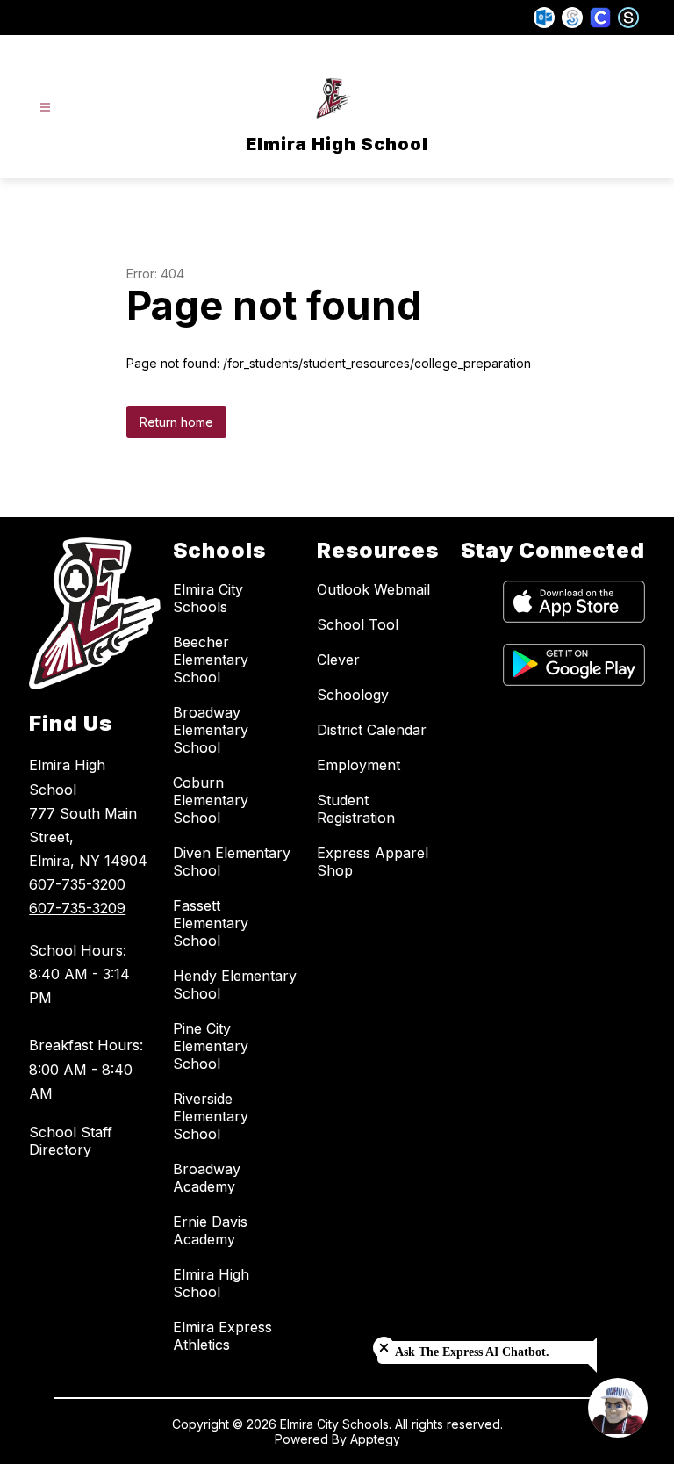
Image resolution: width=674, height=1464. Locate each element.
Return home (176, 422)
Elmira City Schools (208, 598)
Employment (358, 765)
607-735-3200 (77, 884)
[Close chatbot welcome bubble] (384, 1348)
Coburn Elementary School (210, 800)
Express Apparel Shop (372, 861)
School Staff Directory (70, 1140)
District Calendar (372, 730)
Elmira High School (211, 1283)
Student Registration (356, 808)
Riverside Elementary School (210, 1116)
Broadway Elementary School (210, 729)
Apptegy (375, 1439)
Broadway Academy (206, 1177)
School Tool (357, 624)
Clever (338, 659)
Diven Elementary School (231, 861)
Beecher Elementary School (210, 659)
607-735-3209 (77, 908)
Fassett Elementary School (210, 923)
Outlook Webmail (373, 589)
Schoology (353, 694)
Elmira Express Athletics (222, 1335)
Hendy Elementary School (235, 984)
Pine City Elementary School (210, 1046)
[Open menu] (45, 107)
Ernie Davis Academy (210, 1230)
